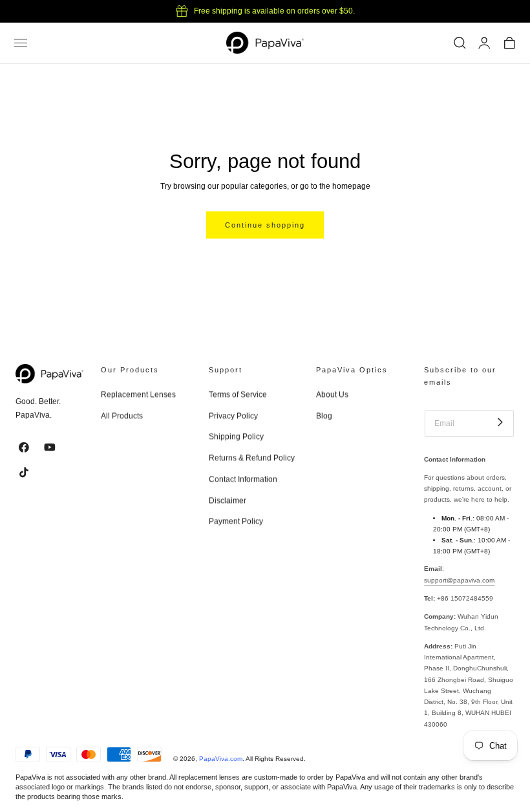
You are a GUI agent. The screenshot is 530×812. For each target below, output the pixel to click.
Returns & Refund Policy (252, 457)
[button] (21, 43)
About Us (332, 394)
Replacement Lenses (138, 394)
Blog (324, 415)
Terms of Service (238, 394)
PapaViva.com (220, 758)
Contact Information (243, 479)
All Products (122, 415)
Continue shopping (265, 225)
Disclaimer (227, 500)
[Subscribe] (499, 422)
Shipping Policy (236, 437)
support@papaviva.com (459, 580)
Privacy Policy (233, 415)
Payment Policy (236, 521)
